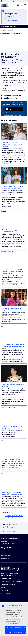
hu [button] (18, 5)
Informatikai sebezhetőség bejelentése (11, 581)
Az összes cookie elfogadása (16, 628)
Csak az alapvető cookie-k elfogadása (16, 632)
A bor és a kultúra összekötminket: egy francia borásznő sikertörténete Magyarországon (13, 271)
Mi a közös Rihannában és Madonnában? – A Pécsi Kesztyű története (12, 144)
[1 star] (3, 527)
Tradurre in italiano (9, 19)
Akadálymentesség (6, 558)
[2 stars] (4, 527)
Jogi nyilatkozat (5, 593)
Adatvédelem (4, 590)
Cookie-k (3, 587)
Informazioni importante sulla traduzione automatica (13, 20)
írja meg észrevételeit (10, 531)
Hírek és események (8, 30)
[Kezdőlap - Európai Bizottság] (5, 5)
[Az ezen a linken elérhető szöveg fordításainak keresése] (12, 517)
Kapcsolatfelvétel (6, 578)
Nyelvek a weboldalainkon (8, 584)
